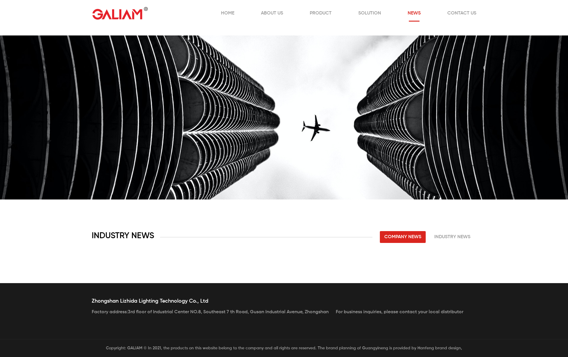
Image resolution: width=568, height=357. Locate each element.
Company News (402, 237)
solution (369, 13)
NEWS (414, 13)
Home (227, 13)
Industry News (452, 237)
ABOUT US (272, 13)
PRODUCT (321, 13)
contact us (461, 13)
